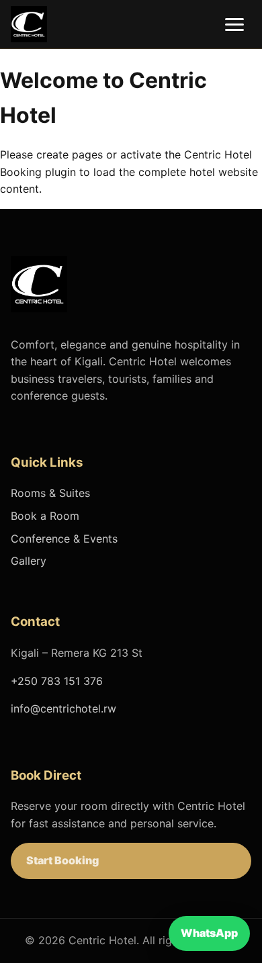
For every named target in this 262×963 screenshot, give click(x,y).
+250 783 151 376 (57, 681)
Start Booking (62, 860)
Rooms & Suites (50, 493)
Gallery (28, 560)
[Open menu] (234, 24)
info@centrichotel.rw (63, 708)
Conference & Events (64, 538)
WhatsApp (209, 932)
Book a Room (45, 515)
